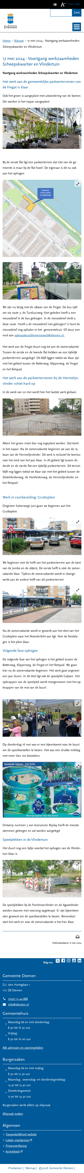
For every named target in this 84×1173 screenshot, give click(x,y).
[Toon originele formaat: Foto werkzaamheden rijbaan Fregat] (42, 281)
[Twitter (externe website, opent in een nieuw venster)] (57, 960)
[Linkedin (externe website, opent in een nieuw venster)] (79, 960)
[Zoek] (76, 13)
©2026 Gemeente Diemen (56, 1168)
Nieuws (19, 41)
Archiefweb (12, 1151)
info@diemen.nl (16, 1004)
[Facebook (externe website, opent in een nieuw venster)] (63, 960)
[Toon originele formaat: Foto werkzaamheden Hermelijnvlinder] (42, 417)
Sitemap (30, 1168)
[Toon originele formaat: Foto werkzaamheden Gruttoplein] (42, 536)
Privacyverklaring (16, 1146)
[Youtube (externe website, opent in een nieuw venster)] (74, 960)
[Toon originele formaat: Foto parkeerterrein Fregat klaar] (42, 128)
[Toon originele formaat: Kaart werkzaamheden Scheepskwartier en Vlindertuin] (42, 218)
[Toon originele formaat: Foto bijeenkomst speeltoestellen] (42, 718)
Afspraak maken (13, 1114)
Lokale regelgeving (17, 1140)
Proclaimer (15, 1168)
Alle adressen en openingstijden (23, 1048)
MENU (76, 27)
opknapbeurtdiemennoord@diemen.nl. (39, 335)
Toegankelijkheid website (21, 1134)
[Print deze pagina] (77, 937)
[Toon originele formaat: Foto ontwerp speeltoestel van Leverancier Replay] (42, 789)
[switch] (55, 4)
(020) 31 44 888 (15, 999)
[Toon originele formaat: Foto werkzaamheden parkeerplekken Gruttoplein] (42, 604)
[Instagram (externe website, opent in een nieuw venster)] (68, 960)
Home (7, 41)
